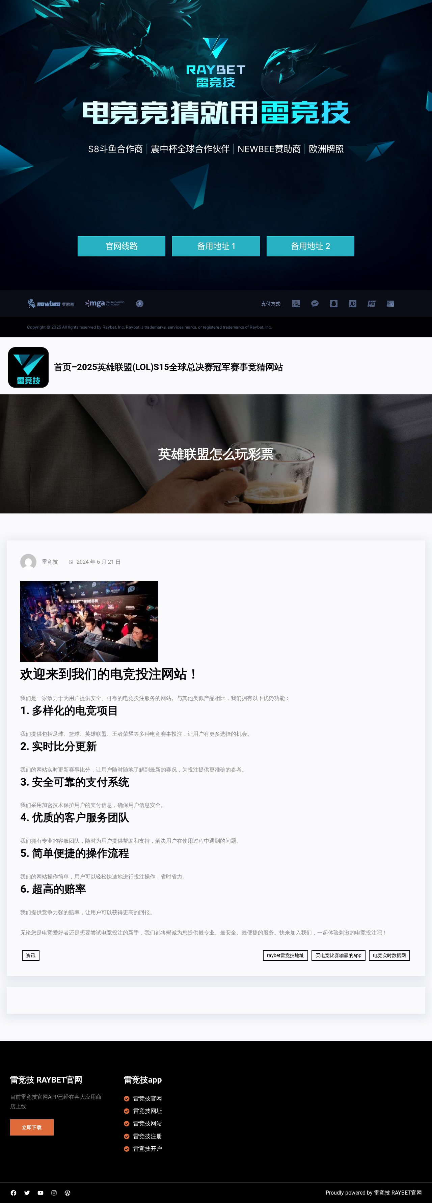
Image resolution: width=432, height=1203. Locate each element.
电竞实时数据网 (389, 955)
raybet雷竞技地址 (285, 955)
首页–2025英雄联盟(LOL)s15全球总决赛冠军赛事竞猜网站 (168, 367)
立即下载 (32, 1127)
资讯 (30, 955)
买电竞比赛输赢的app (338, 955)
